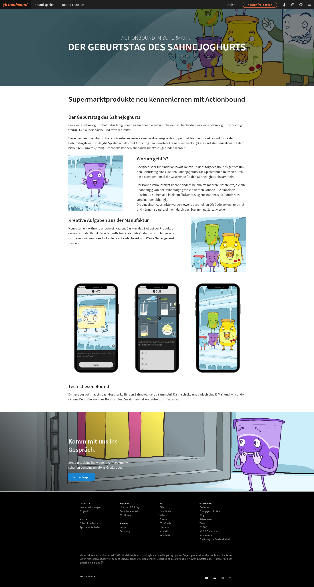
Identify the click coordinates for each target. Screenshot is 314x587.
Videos (163, 515)
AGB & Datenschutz (210, 531)
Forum (163, 519)
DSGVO (203, 527)
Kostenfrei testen (259, 5)
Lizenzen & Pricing (129, 507)
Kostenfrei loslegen (90, 507)
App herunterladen (90, 527)
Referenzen (206, 519)
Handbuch (165, 511)
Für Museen (126, 515)
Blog (202, 515)
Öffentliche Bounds (90, 523)
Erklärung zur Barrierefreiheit (215, 539)
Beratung (125, 531)
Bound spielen (45, 5)
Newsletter (165, 535)
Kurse (123, 527)
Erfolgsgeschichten (210, 511)
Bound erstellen (73, 5)
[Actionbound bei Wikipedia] (230, 578)
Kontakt (164, 531)
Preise (231, 5)
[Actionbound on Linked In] (214, 578)
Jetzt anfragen (81, 477)
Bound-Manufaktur (130, 511)
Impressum (206, 535)
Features (204, 507)
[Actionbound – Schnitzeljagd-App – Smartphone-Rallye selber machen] (15, 4)
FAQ (162, 507)
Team (203, 523)
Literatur (164, 527)
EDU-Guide (165, 523)
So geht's (85, 511)
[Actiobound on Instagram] (222, 578)
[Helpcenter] (293, 4)
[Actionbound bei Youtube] (206, 578)
